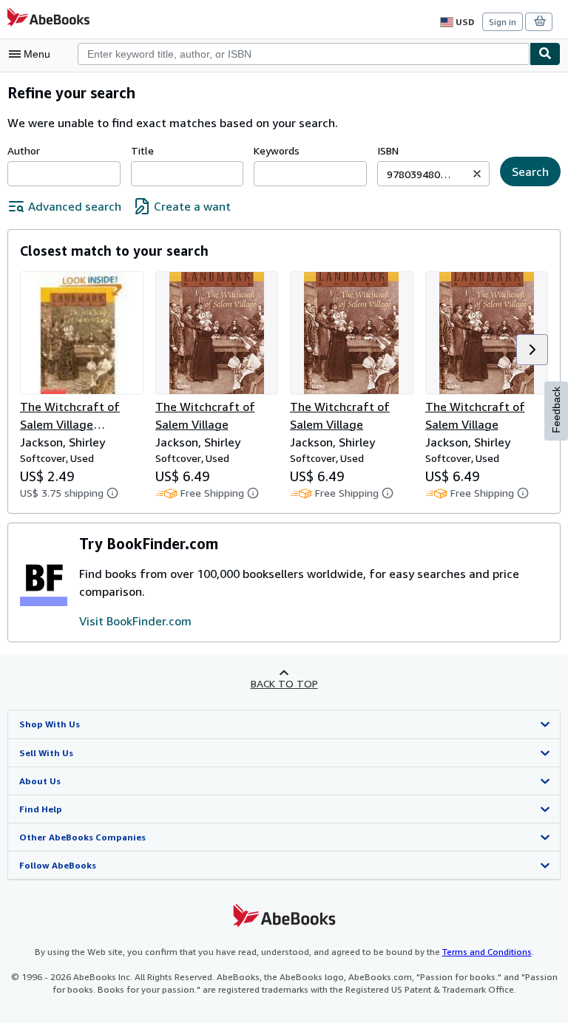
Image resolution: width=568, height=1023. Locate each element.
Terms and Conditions (487, 951)
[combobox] (304, 54)
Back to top (284, 683)
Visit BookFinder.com (135, 621)
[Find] (545, 54)
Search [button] (530, 171)
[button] (477, 174)
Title (142, 150)
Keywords (277, 150)
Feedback (556, 410)
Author (23, 150)
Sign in (502, 21)
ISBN (388, 150)
